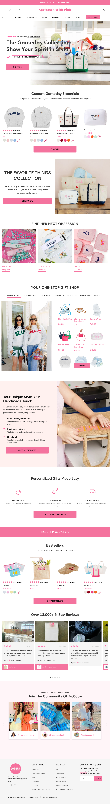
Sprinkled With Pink (19, 797)
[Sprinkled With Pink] (55, 9)
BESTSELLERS (92, 17)
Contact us (60, 773)
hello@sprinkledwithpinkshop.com (19, 785)
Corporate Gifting (38, 773)
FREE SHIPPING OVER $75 (55, 2)
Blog (33, 777)
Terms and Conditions (50, 797)
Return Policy (61, 777)
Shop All (55, 149)
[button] (4, 17)
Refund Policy (61, 781)
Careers (35, 785)
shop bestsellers (55, 601)
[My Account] (99, 10)
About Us (35, 769)
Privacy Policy (34, 797)
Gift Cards (36, 781)
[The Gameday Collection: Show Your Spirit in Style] (55, 53)
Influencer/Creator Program (42, 789)
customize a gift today (55, 514)
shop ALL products (27, 450)
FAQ (57, 769)
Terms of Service (62, 785)
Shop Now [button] (17, 67)
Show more (82, 365)
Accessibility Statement (64, 789)
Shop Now (6, 269)
